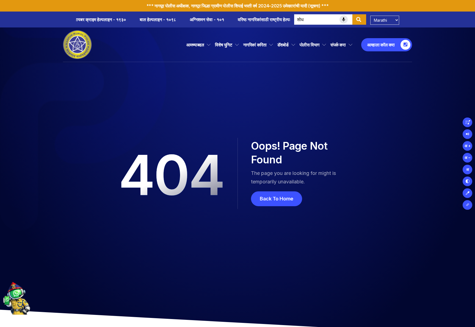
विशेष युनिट (223, 44)
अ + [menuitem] (468, 145)
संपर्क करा (338, 44)
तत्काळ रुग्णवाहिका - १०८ (267, 19)
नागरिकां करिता (255, 44)
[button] (467, 122)
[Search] (359, 19)
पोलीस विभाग (309, 44)
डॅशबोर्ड (282, 44)
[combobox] (323, 19)
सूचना (314, 6)
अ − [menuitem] (468, 157)
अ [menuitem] (467, 169)
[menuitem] (467, 181)
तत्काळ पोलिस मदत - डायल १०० (77, 19)
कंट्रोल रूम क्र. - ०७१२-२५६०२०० (202, 19)
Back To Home (276, 199)
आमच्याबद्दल (195, 44)
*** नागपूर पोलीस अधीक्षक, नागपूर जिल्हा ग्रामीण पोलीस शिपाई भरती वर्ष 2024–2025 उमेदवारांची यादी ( (228, 6)
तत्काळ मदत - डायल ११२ (138, 19)
